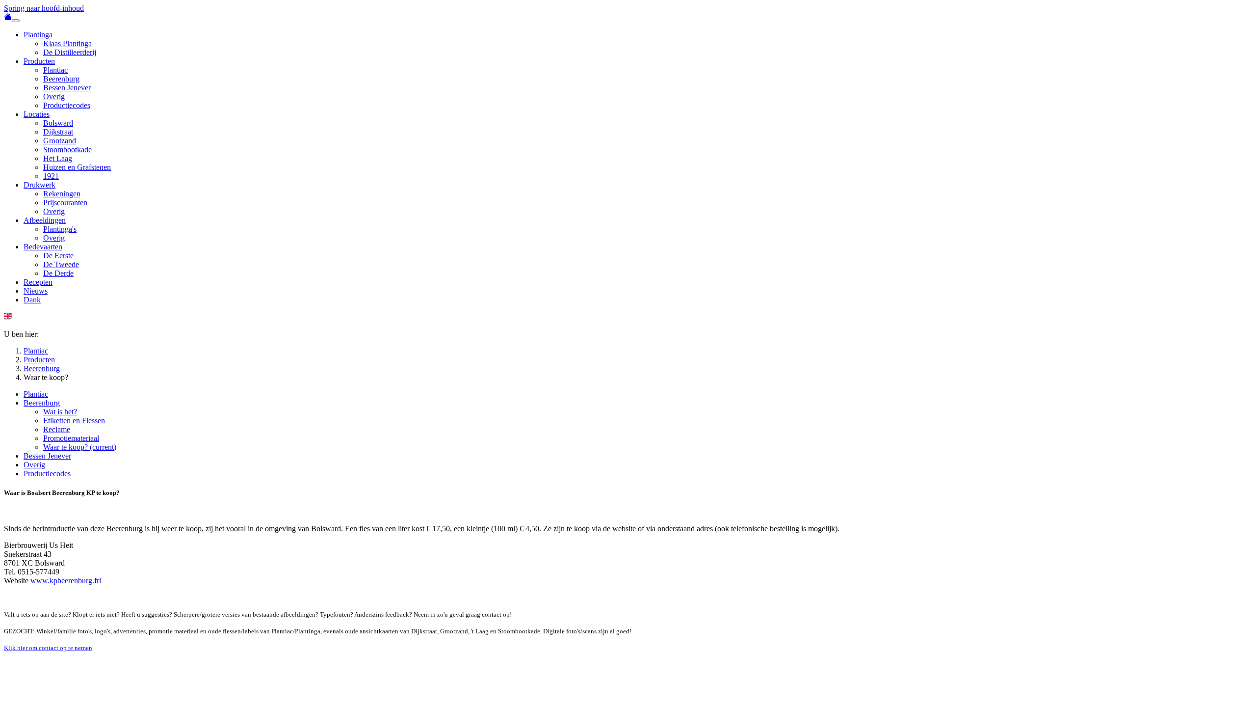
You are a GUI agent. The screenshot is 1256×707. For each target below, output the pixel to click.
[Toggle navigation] (16, 20)
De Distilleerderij (69, 52)
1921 (51, 176)
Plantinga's (60, 229)
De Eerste (58, 255)
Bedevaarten (43, 247)
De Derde (58, 273)
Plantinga (38, 34)
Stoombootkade (67, 149)
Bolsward (58, 123)
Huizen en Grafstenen (77, 167)
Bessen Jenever (67, 87)
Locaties (37, 114)
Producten (39, 61)
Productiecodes (66, 105)
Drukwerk (39, 185)
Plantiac (55, 70)
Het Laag (57, 158)
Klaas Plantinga (67, 43)
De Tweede (61, 264)
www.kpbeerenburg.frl (65, 580)
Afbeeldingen (45, 220)
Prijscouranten (65, 202)
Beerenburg (61, 79)
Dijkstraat (58, 132)
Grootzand (59, 140)
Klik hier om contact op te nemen (48, 648)
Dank (32, 300)
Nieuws (36, 291)
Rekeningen (61, 194)
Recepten (38, 282)
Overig (54, 96)
